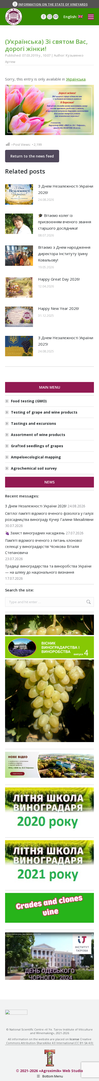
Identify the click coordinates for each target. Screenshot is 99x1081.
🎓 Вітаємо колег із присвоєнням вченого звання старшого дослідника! (64, 222)
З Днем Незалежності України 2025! (65, 341)
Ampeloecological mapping (36, 457)
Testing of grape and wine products (44, 412)
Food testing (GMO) (29, 401)
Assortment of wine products (38, 434)
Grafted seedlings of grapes (37, 445)
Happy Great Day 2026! (59, 279)
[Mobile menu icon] (91, 17)
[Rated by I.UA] (16, 1013)
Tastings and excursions (33, 423)
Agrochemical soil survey (34, 468)
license (74, 1039)
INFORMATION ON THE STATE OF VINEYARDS (53, 4)
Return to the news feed (32, 156)
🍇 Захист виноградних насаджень (35, 533)
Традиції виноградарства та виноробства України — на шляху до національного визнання (48, 569)
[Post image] (19, 194)
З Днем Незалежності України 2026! (65, 189)
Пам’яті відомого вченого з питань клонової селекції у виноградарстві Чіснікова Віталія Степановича (43, 546)
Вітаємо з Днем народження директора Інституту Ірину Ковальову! (64, 253)
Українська (76, 79)
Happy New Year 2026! (58, 308)
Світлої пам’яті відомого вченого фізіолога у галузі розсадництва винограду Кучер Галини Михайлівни (49, 516)
